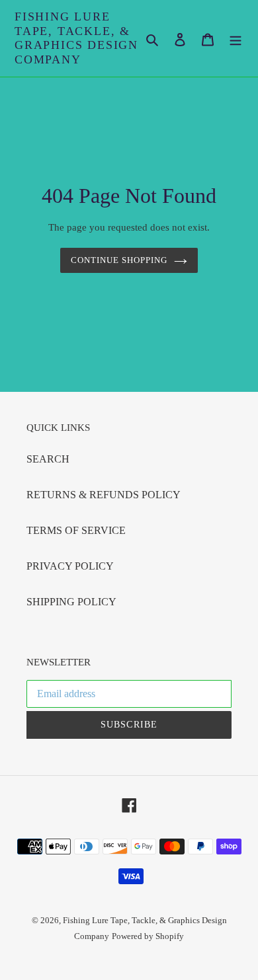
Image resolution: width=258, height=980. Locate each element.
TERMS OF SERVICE (76, 530)
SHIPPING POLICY (71, 601)
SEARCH (47, 459)
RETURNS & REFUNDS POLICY (103, 494)
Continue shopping (119, 260)
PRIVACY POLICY (70, 566)
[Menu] (235, 38)
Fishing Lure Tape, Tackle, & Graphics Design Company (76, 38)
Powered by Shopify (148, 936)
